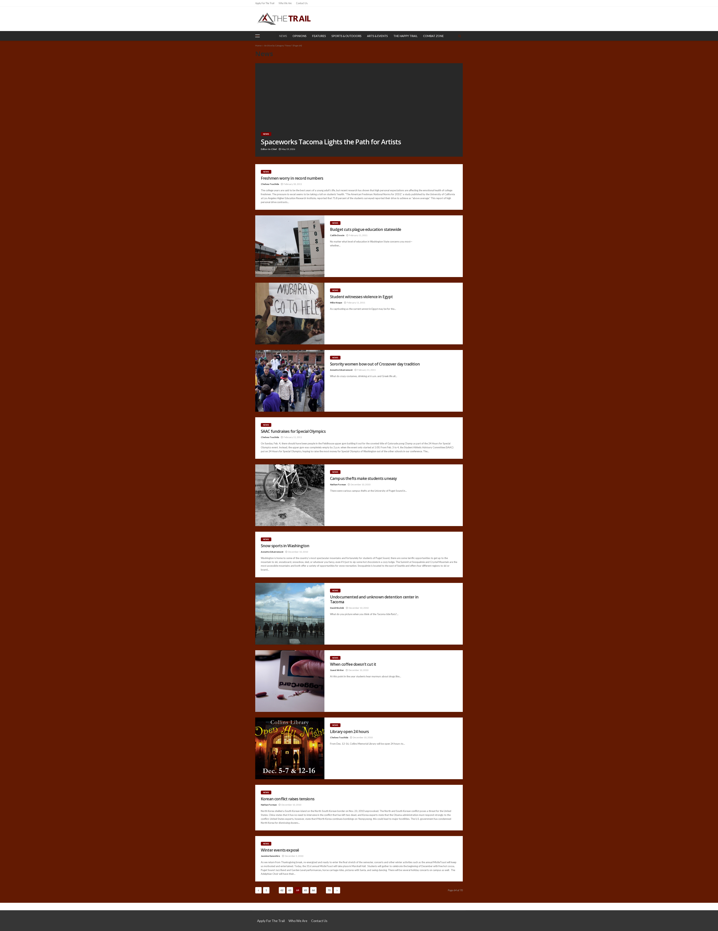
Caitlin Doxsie (337, 235)
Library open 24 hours (349, 731)
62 (281, 890)
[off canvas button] (257, 36)
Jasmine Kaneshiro (270, 856)
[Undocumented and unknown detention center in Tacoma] (289, 614)
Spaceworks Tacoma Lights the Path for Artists (331, 142)
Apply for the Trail (264, 3)
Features (319, 36)
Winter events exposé (280, 850)
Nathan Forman (338, 484)
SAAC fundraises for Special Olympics (293, 431)
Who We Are (285, 3)
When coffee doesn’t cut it (353, 664)
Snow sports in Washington (285, 545)
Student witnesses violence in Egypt (361, 296)
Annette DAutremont (341, 369)
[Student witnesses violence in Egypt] (289, 313)
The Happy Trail (405, 36)
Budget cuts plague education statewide (365, 229)
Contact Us (302, 3)
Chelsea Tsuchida (270, 184)
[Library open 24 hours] (289, 748)
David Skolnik (337, 607)
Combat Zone (433, 36)
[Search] (459, 36)
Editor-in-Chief (269, 149)
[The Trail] (283, 18)
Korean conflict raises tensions (287, 798)
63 (289, 890)
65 (305, 890)
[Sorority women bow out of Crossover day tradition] (289, 381)
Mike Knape (336, 302)
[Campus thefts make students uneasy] (289, 495)
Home (258, 45)
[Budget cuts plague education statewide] (289, 246)
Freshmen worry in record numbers (292, 178)
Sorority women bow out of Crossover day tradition (375, 364)
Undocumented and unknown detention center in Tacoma (374, 599)
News (283, 36)
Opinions (299, 36)
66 (313, 890)
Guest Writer (337, 670)
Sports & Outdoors (346, 36)
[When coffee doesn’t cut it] (289, 681)
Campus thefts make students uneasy (363, 478)
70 (329, 890)
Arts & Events (377, 36)
